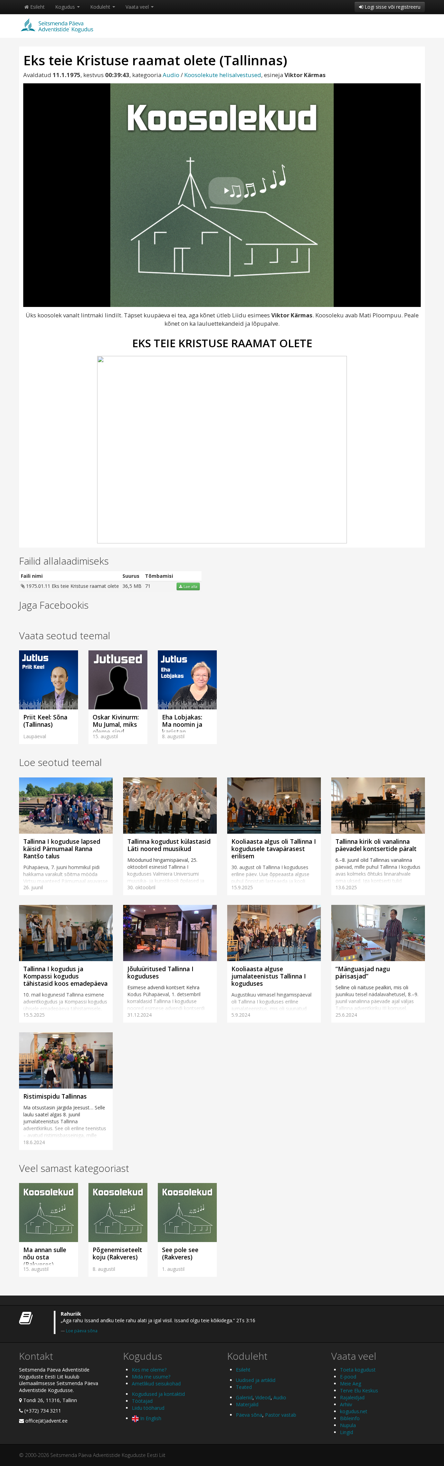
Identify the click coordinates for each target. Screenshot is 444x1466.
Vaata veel (138, 6)
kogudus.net (353, 1411)
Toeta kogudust (358, 1369)
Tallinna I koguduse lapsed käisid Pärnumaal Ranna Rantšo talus (61, 848)
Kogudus (65, 6)
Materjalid (247, 1404)
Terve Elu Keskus (359, 1390)
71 (148, 586)
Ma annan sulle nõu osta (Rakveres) (44, 1257)
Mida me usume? (151, 1376)
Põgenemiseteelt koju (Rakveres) (117, 1253)
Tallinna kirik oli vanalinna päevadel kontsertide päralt (376, 845)
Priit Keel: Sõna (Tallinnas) (45, 720)
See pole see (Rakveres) (180, 1253)
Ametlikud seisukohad (156, 1383)
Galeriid (244, 1397)
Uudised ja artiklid (255, 1380)
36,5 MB (132, 586)
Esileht (37, 6)
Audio (171, 75)
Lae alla (189, 586)
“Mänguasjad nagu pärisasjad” (362, 972)
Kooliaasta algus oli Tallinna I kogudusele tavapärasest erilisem (273, 848)
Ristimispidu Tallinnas (55, 1096)
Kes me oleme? (149, 1369)
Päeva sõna (249, 1414)
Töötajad (142, 1401)
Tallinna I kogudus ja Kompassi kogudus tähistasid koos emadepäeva (65, 976)
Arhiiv (346, 1404)
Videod (263, 1397)
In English (150, 1418)
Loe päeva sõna (81, 1330)
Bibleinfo (350, 1418)
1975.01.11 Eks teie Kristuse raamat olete (72, 586)
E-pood (348, 1376)
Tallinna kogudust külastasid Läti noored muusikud (169, 845)
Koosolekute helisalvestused (222, 75)
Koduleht (101, 6)
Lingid (346, 1432)
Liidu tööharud (148, 1408)
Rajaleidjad (352, 1397)
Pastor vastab (280, 1414)
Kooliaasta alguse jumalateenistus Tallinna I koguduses (268, 976)
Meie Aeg (350, 1383)
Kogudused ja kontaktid (158, 1394)
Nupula (348, 1425)
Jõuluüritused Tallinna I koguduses (160, 972)
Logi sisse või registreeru (391, 6)
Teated (244, 1387)
